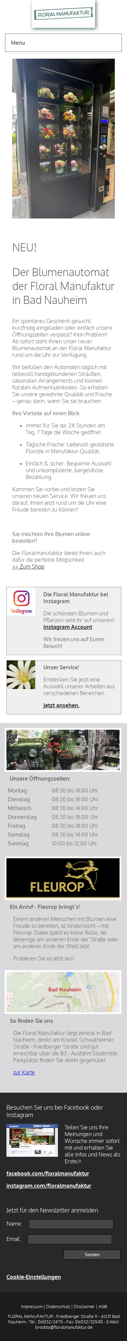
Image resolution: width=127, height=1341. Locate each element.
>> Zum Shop (28, 566)
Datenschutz (58, 1306)
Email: (13, 1238)
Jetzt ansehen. (61, 705)
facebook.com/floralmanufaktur (47, 1173)
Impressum (31, 1306)
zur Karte (24, 1072)
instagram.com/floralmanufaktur (48, 1185)
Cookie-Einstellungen (33, 1276)
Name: (14, 1223)
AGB (103, 1306)
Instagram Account (67, 627)
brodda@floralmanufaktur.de (63, 1327)
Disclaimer (84, 1306)
